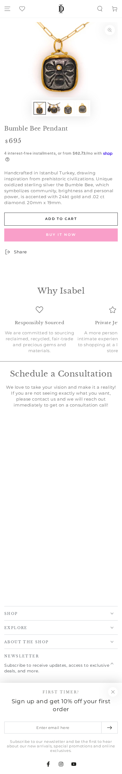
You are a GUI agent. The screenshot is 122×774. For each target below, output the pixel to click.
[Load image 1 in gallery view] (39, 108)
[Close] (113, 692)
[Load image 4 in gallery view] (82, 108)
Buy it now (61, 234)
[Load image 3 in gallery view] (68, 108)
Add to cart (61, 219)
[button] (99, 9)
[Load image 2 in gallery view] (54, 108)
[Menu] (7, 9)
